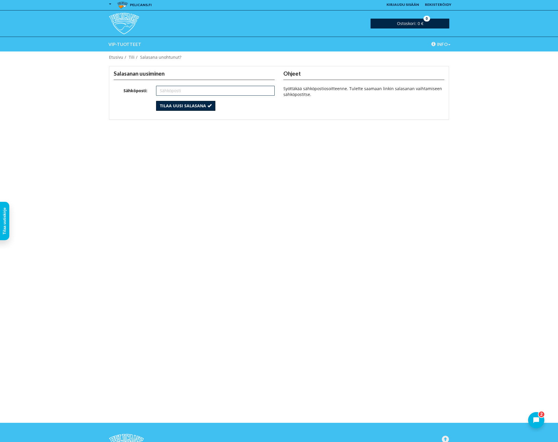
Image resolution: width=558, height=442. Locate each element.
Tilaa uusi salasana (183, 105)
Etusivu (116, 57)
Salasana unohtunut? (160, 57)
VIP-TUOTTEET (124, 44)
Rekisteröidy (438, 4)
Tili (132, 57)
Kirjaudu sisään (403, 4)
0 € (412, 22)
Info (442, 44)
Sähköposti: (135, 90)
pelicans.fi (140, 5)
